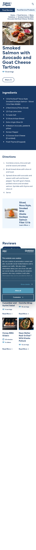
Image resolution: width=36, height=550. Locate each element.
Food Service (7, 10)
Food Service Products (26, 10)
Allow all (18, 290)
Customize (17, 297)
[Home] (7, 4)
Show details (25, 284)
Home (12, 15)
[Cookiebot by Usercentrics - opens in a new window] (25, 251)
